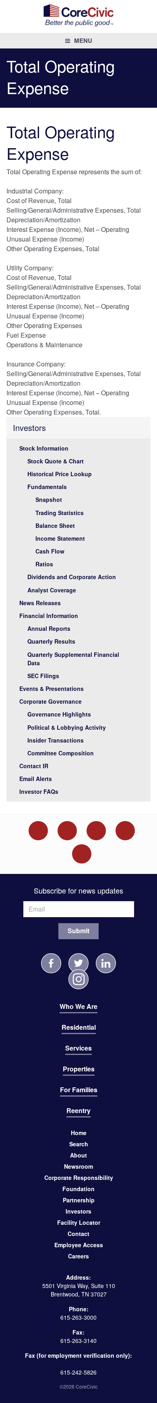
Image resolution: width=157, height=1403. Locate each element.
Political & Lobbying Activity (66, 727)
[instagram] (78, 979)
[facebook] (51, 963)
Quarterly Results (51, 641)
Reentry (78, 1110)
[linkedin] (106, 963)
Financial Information (48, 616)
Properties (79, 1068)
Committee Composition (60, 753)
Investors (29, 427)
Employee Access (78, 1245)
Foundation (78, 1189)
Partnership (79, 1200)
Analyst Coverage (51, 590)
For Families (78, 1089)
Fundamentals (47, 487)
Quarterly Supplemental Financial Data (73, 658)
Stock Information (43, 448)
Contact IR (33, 766)
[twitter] (78, 963)
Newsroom (78, 1166)
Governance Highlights (59, 714)
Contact (78, 1234)
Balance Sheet (55, 525)
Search (78, 1144)
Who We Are (78, 1006)
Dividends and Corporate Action (71, 577)
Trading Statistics (59, 513)
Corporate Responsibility (78, 1178)
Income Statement (60, 538)
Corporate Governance (50, 701)
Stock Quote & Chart (55, 461)
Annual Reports (48, 628)
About (78, 1155)
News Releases (40, 603)
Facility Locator (78, 1222)
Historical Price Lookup (59, 474)
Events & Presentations (51, 688)
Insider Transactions (55, 740)
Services (78, 1048)
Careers (78, 1256)
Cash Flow (49, 551)
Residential (79, 1027)
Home (79, 1133)
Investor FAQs (38, 791)
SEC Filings (43, 676)
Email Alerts (35, 779)
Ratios (44, 564)
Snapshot (48, 499)
